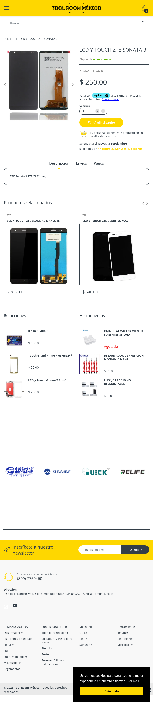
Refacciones (15, 315)
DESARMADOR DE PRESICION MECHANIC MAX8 (124, 357)
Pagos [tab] (99, 163)
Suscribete (135, 550)
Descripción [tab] (59, 163)
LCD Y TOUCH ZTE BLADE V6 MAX (105, 221)
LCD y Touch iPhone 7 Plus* (47, 380)
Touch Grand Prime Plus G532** (50, 355)
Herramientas (92, 315)
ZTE (9, 215)
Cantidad (84, 105)
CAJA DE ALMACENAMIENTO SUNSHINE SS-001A (123, 332)
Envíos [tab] (81, 163)
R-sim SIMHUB (38, 331)
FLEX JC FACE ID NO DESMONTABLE (117, 382)
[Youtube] (15, 605)
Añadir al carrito (104, 122)
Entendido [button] (112, 691)
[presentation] (143, 203)
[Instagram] (6, 606)
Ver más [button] (133, 681)
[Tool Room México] (76, 8)
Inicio (7, 39)
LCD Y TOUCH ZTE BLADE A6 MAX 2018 (33, 221)
